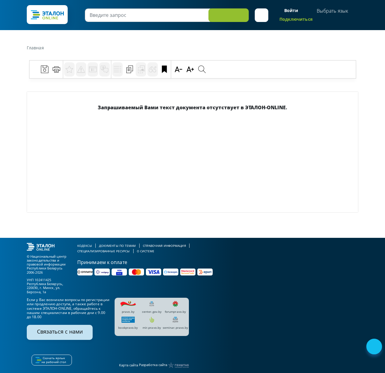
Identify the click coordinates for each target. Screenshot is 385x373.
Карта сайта (128, 365)
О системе (146, 251)
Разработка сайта (153, 364)
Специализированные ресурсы (103, 251)
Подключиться (296, 19)
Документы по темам (117, 246)
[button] (261, 15)
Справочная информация (164, 246)
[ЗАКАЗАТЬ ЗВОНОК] (375, 347)
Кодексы (84, 246)
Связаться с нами (60, 331)
